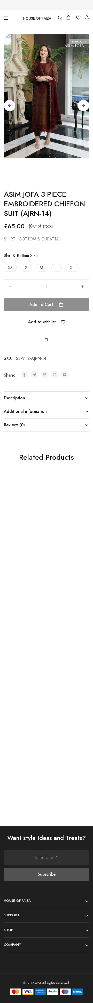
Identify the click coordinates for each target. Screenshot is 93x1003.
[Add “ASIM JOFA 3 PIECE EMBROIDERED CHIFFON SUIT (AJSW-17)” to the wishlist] (79, 491)
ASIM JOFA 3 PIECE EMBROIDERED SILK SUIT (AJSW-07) (22, 537)
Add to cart (42, 305)
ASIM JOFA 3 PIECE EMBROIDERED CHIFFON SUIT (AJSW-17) (64, 540)
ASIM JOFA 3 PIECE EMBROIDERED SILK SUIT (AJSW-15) (65, 644)
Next (83, 105)
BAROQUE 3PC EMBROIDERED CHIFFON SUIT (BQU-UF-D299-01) (64, 754)
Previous (9, 105)
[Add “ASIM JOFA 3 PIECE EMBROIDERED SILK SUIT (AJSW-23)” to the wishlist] (37, 706)
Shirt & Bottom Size (21, 256)
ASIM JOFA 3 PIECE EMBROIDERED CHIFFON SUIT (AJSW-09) (22, 647)
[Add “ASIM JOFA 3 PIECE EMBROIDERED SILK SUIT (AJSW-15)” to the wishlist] (79, 599)
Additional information (25, 411)
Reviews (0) (14, 425)
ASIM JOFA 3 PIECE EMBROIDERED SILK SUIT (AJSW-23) (22, 751)
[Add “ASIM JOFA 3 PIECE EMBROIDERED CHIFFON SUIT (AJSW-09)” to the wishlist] (37, 599)
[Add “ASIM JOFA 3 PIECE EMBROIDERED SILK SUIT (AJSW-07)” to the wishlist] (37, 491)
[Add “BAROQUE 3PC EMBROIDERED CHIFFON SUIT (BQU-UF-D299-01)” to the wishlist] (79, 706)
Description (14, 398)
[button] (10, 268)
